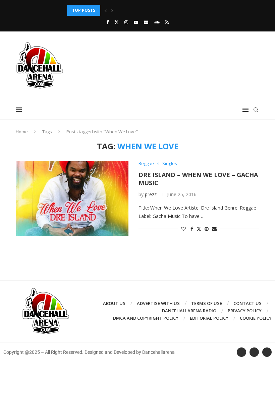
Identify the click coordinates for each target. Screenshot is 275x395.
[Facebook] (107, 22)
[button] (105, 10)
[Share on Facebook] (191, 229)
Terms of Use (206, 303)
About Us (114, 303)
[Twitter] (116, 22)
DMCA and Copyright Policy (145, 318)
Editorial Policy (209, 318)
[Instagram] (126, 22)
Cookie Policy (256, 318)
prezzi (151, 194)
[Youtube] (136, 22)
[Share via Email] (214, 229)
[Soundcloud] (157, 22)
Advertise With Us (158, 303)
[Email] (146, 22)
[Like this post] (183, 229)
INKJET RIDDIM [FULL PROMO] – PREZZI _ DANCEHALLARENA (127, 10)
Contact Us (247, 303)
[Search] (256, 110)
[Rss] (167, 22)
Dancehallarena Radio (189, 311)
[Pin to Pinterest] (207, 229)
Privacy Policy (245, 311)
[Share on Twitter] (199, 229)
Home (22, 132)
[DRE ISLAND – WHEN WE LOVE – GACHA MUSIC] (72, 198)
